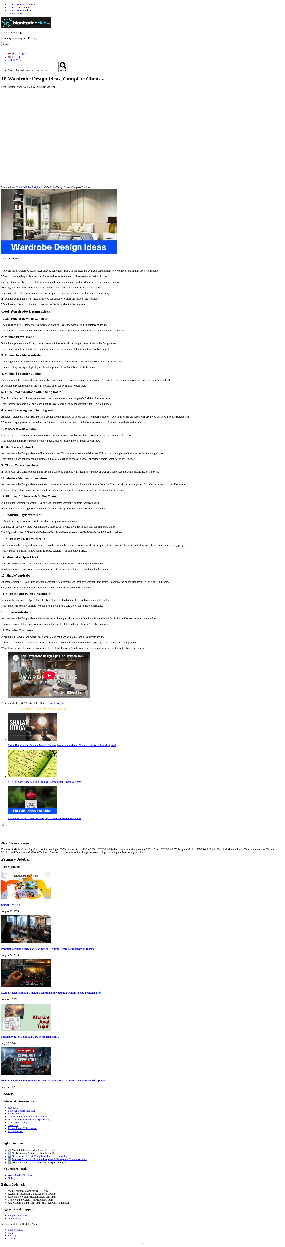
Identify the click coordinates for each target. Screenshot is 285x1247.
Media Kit (13, 1125)
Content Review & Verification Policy (28, 1116)
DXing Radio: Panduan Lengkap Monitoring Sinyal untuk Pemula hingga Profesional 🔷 (51, 992)
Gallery (12, 1178)
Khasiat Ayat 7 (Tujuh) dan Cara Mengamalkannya (30, 1036)
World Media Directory (20, 1175)
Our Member (14, 1218)
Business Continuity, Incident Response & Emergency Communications (49, 1159)
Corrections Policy (17, 1122)
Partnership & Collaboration (22, 1128)
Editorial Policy (16, 1113)
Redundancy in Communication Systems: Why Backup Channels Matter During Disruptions (53, 1080)
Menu (5, 44)
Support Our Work (17, 1215)
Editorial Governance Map (22, 1110)
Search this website (18, 70)
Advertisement (15, 1131)
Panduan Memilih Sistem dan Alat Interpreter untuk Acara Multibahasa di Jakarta (48, 948)
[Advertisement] (142, 114)
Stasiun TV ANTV (11, 904)
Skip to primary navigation (22, 4)
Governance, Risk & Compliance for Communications (40, 1156)
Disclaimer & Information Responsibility (29, 1119)
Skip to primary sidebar (20, 10)
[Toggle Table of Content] (3, 265)
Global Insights (56, 703)
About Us (13, 1107)
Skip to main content (18, 7)
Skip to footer (15, 13)
